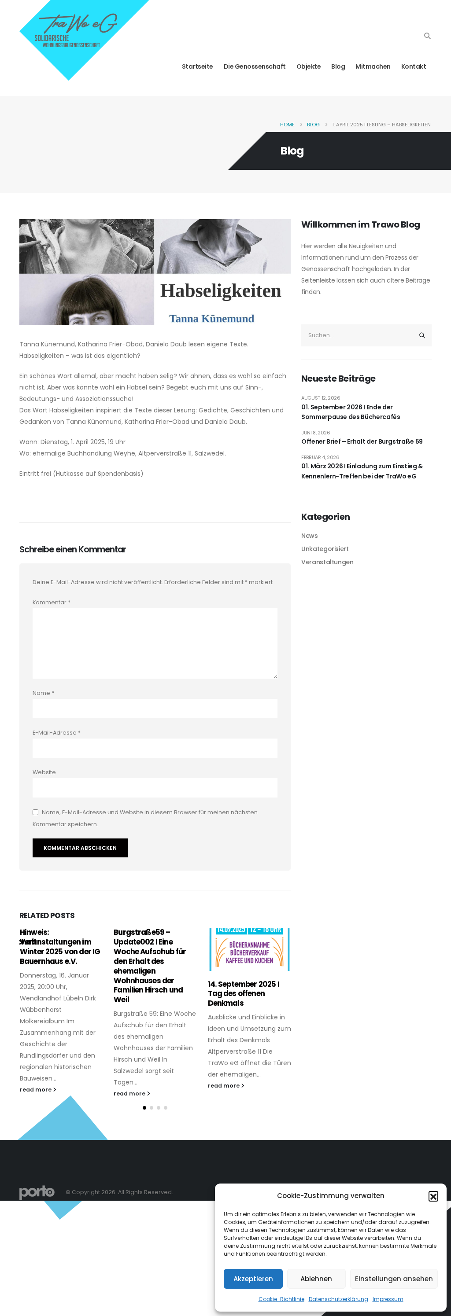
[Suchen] (422, 335)
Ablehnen (316, 1278)
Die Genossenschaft (255, 66)
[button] (433, 1195)
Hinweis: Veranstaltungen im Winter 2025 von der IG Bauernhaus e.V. (60, 946)
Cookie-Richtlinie (281, 1299)
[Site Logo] (37, 1192)
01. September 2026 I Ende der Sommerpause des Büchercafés (350, 412)
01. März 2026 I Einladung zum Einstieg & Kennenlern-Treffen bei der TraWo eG (362, 471)
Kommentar (51, 602)
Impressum (388, 1299)
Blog (338, 66)
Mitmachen (373, 66)
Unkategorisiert (325, 548)
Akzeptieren (253, 1278)
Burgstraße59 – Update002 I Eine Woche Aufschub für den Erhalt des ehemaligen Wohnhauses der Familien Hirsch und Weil (150, 966)
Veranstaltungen (327, 562)
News (309, 535)
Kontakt (413, 66)
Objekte (308, 66)
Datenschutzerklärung (338, 1299)
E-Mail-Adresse (57, 732)
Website (44, 772)
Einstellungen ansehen (394, 1278)
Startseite (197, 66)
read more (36, 1089)
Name (43, 693)
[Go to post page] (249, 949)
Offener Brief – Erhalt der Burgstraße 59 (362, 441)
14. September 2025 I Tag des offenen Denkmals (243, 994)
